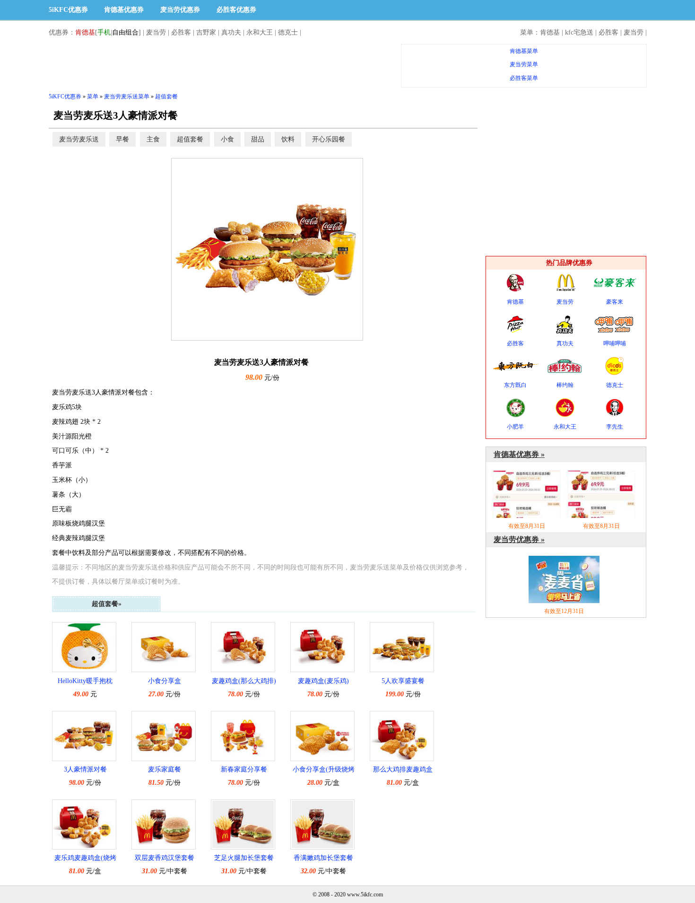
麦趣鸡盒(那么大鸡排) (244, 680)
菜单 (92, 96)
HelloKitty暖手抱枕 (85, 680)
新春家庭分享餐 (244, 769)
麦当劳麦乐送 (79, 139)
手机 (104, 32)
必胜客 (181, 32)
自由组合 (125, 32)
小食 (227, 139)
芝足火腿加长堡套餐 (244, 857)
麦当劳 (156, 32)
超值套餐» (107, 603)
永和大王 (259, 32)
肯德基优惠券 (124, 9)
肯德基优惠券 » (519, 454)
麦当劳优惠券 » (519, 539)
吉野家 (206, 32)
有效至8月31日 (526, 526)
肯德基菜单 (524, 51)
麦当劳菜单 (524, 64)
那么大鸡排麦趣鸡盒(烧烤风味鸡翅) (403, 771)
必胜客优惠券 (236, 9)
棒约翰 (564, 385)
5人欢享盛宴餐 (403, 680)
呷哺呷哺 (614, 343)
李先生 (614, 426)
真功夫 (231, 32)
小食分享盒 (164, 680)
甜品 (257, 139)
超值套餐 (166, 96)
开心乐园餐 (328, 139)
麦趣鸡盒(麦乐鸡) (323, 680)
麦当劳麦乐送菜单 (126, 96)
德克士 (288, 32)
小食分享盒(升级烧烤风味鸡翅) (324, 771)
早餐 (122, 139)
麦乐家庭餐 (164, 769)
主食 (153, 139)
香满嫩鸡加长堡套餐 (323, 857)
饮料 (288, 139)
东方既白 (515, 385)
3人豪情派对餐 (85, 769)
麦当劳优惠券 (180, 9)
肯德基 (85, 32)
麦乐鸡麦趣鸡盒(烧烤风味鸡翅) (85, 859)
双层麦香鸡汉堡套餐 (164, 857)
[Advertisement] (221, 65)
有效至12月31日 (564, 611)
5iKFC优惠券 (68, 9)
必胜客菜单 (524, 78)
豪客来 (614, 301)
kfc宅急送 (579, 32)
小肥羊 (515, 426)
